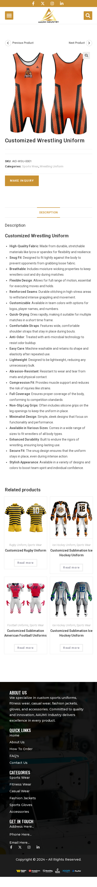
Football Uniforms (17, 625)
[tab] (48, 213)
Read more (25, 562)
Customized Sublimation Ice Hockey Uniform (71, 553)
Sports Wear (30, 166)
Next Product (77, 42)
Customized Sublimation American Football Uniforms (25, 633)
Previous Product (23, 42)
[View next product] (89, 43)
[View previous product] (8, 43)
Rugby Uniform (17, 545)
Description (48, 212)
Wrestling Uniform (51, 166)
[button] (9, 15)
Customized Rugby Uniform (25, 550)
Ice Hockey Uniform (63, 545)
